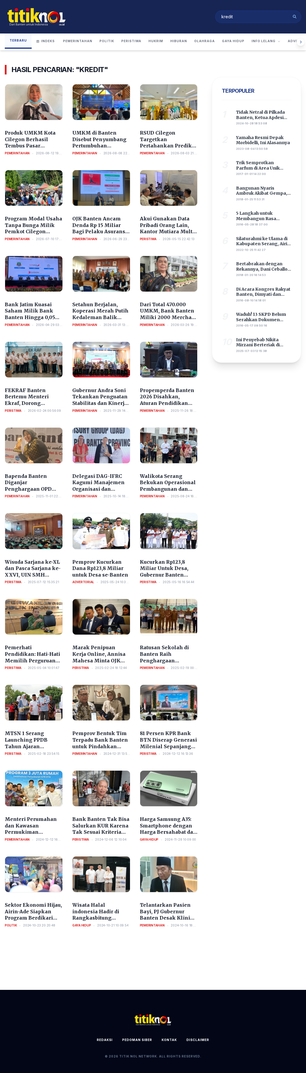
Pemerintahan (77, 41)
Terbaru (18, 40)
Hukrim (156, 41)
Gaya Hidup (233, 41)
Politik (107, 41)
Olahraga (204, 41)
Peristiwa (131, 41)
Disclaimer (197, 1040)
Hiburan (178, 41)
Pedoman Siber (137, 1040)
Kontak (169, 1040)
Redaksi (105, 1040)
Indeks (48, 41)
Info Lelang (264, 41)
